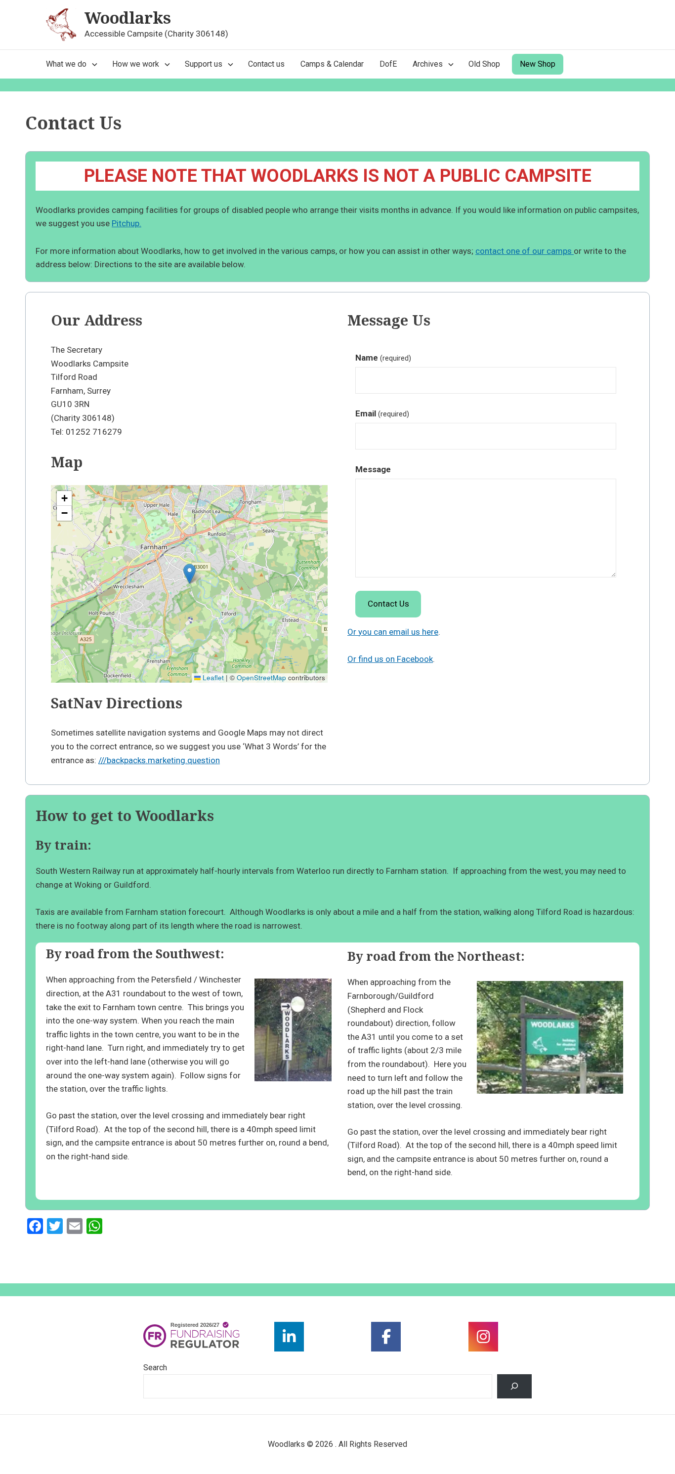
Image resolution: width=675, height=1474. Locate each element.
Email (382, 413)
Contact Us (388, 604)
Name (383, 358)
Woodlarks (127, 17)
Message (373, 469)
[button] (189, 574)
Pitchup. (126, 223)
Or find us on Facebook (390, 659)
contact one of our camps (524, 251)
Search (155, 1367)
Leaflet (212, 677)
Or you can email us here (392, 632)
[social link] (289, 1336)
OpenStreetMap (261, 677)
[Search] (514, 1386)
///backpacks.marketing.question (159, 760)
